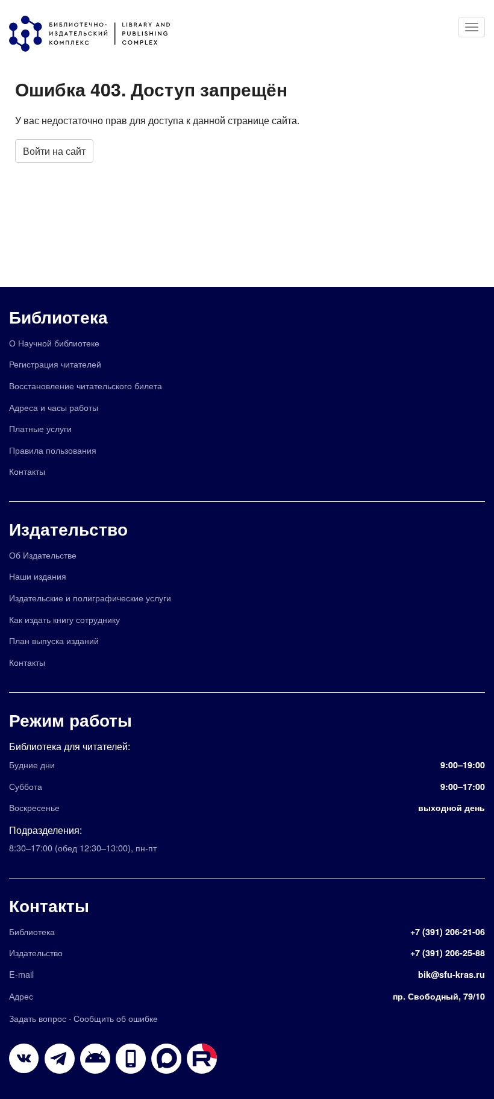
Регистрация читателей (55, 363)
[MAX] (166, 1059)
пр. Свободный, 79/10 (439, 996)
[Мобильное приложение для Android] (131, 1059)
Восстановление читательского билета (85, 385)
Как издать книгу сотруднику (64, 619)
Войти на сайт (54, 151)
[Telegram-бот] (95, 1059)
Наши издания (37, 575)
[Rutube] (202, 1059)
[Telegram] (60, 1059)
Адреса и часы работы (53, 407)
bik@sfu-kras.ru (451, 974)
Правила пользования (52, 449)
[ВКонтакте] (24, 1059)
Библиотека (58, 316)
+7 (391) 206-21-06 (447, 931)
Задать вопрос (37, 1018)
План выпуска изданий (54, 640)
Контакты (27, 471)
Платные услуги (40, 428)
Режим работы (70, 719)
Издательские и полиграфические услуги (90, 597)
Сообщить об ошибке (115, 1018)
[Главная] (95, 34)
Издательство (68, 528)
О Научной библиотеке (54, 342)
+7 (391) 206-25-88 (447, 953)
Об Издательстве (43, 554)
